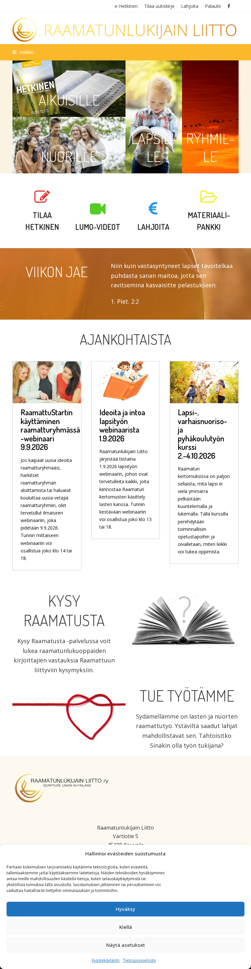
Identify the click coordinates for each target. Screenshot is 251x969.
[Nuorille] (69, 145)
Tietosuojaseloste (139, 960)
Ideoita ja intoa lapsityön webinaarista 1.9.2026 (122, 425)
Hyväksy (125, 909)
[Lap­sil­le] (154, 116)
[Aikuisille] (69, 88)
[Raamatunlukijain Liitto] (125, 30)
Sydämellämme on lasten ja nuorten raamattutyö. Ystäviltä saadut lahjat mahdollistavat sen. (187, 725)
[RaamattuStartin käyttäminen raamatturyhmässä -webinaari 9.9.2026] (47, 381)
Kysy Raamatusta (64, 610)
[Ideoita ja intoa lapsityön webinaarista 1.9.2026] (125, 381)
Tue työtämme (187, 695)
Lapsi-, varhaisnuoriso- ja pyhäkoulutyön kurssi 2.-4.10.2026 (202, 433)
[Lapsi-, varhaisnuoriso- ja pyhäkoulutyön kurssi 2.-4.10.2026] (204, 381)
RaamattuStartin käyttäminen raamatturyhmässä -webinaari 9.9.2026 (50, 429)
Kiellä (125, 927)
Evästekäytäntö (106, 960)
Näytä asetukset (125, 945)
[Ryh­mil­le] (210, 116)
